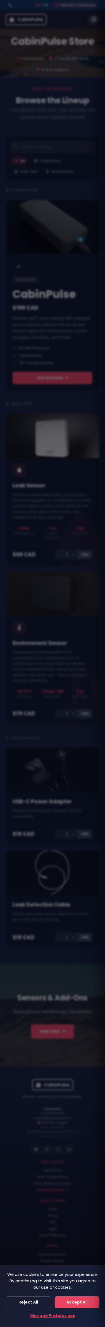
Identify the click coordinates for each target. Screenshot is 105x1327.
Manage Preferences (52, 1315)
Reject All (28, 1302)
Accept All (77, 1302)
